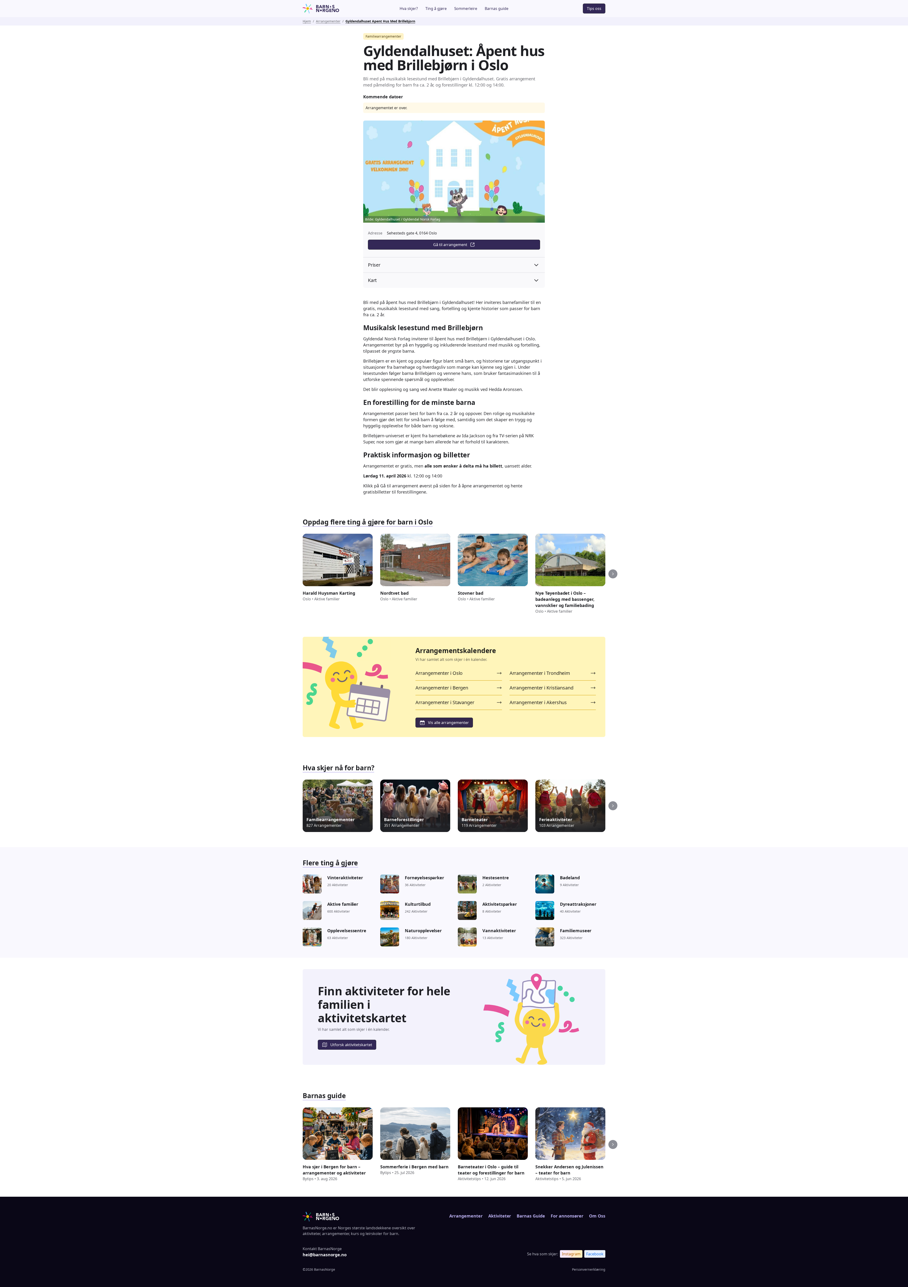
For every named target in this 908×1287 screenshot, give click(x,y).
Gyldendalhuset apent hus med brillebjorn (380, 21)
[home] (334, 8)
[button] (613, 574)
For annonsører (567, 1216)
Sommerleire (465, 8)
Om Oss (597, 1216)
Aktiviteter (499, 1216)
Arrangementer (328, 21)
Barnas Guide (531, 1216)
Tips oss (594, 8)
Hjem (307, 21)
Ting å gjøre (436, 8)
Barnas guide (496, 8)
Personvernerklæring (588, 1269)
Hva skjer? (409, 8)
